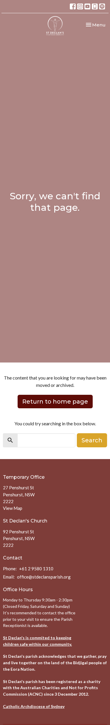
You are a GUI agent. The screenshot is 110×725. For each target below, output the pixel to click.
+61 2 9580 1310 (36, 568)
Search (92, 440)
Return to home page (55, 401)
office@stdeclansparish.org (44, 576)
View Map (12, 508)
